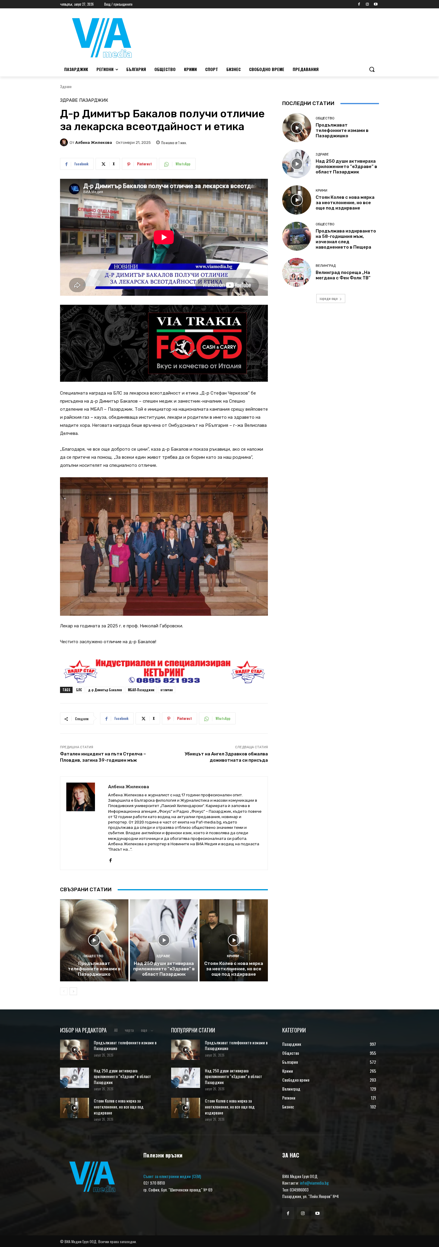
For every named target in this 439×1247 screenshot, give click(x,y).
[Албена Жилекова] (65, 142)
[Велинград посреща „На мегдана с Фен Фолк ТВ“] (296, 272)
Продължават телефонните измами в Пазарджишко (94, 969)
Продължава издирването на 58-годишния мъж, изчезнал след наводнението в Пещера (346, 239)
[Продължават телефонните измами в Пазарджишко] (94, 940)
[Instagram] (367, 4)
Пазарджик (93, 100)
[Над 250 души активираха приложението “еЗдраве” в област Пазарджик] (164, 940)
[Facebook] (359, 4)
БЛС (79, 689)
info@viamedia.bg (314, 1183)
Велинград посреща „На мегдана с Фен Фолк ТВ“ (343, 275)
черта (129, 1030)
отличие (166, 689)
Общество (93, 956)
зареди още (329, 298)
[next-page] (73, 991)
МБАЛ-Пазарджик (141, 689)
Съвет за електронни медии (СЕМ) (172, 1176)
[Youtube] (375, 4)
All (116, 1030)
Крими (233, 956)
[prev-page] (63, 991)
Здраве (66, 86)
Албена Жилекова (93, 142)
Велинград (326, 265)
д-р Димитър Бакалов (105, 689)
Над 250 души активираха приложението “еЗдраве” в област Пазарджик (164, 969)
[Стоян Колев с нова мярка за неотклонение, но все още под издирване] (233, 940)
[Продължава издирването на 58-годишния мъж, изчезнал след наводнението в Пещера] (296, 236)
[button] (372, 69)
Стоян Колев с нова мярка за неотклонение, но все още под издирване (233, 969)
